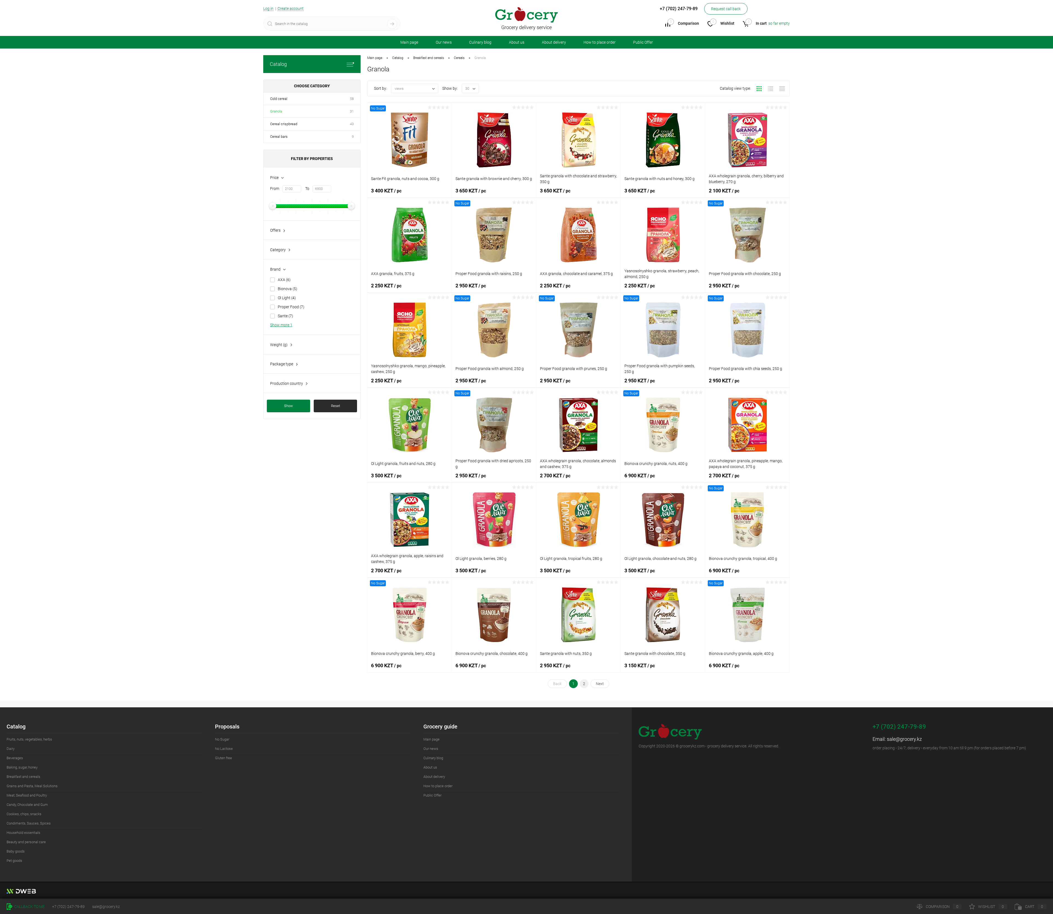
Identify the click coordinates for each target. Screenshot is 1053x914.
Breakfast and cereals (23, 777)
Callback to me (29, 906)
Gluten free (223, 758)
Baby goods (16, 851)
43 (352, 124)
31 (352, 111)
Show (288, 406)
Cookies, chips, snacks (24, 814)
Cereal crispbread (283, 124)
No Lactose (224, 749)
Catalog (278, 64)
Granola (276, 111)
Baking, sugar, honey (22, 767)
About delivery (554, 42)
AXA (284, 279)
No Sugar (222, 739)
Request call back (726, 9)
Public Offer (643, 42)
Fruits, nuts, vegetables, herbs (29, 739)
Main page (409, 42)
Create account (291, 8)
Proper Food (291, 307)
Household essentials (23, 833)
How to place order (600, 42)
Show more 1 (281, 325)
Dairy (11, 749)
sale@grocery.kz (904, 739)
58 (352, 99)
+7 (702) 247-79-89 (68, 906)
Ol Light (287, 298)
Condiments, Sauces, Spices (29, 823)
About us (516, 42)
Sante (285, 316)
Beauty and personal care (26, 842)
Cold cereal (278, 99)
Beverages (15, 758)
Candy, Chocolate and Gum (27, 805)
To (307, 188)
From (274, 188)
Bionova (287, 289)
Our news (444, 42)
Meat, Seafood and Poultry (27, 795)
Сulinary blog (480, 42)
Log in (268, 8)
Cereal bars (279, 136)
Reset (335, 406)
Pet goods (14, 861)
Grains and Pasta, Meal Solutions (32, 786)
